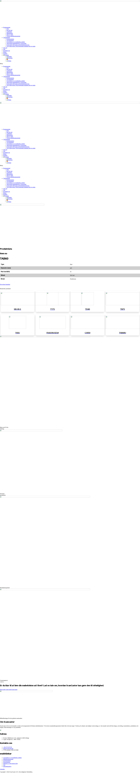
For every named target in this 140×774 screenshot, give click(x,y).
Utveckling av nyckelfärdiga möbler (15, 42)
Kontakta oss (6, 50)
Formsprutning (10, 39)
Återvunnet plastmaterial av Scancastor (16, 43)
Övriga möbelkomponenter (13, 36)
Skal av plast (9, 34)
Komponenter (6, 27)
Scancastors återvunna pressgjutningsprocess (17, 45)
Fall (4, 49)
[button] (70, 63)
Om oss (5, 47)
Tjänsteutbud (6, 37)
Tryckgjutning (10, 40)
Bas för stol (9, 30)
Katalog (5, 53)
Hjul (7, 29)
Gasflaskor (9, 31)
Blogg (4, 52)
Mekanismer (9, 33)
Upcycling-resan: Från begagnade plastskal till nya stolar (20, 46)
